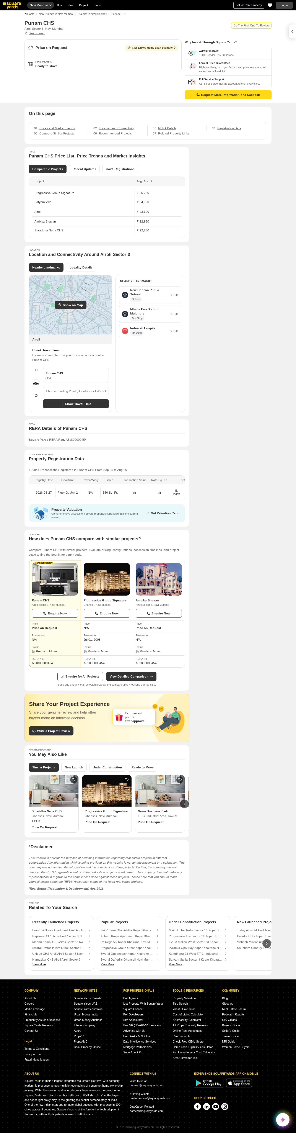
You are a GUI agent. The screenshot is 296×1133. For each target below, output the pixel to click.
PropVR (79, 1036)
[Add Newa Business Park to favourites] (179, 779)
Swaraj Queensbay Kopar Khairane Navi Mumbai (127, 953)
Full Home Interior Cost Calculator (194, 1052)
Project (83, 5)
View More (39, 964)
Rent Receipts (181, 1036)
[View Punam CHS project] (55, 579)
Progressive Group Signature (54, 193)
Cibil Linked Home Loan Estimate (152, 47)
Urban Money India (86, 1014)
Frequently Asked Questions (42, 1020)
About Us (30, 998)
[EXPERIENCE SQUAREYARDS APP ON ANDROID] (209, 1086)
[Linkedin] (206, 1106)
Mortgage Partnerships (137, 1047)
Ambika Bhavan (45, 221)
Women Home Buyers (236, 1047)
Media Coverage (34, 1009)
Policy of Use (32, 1054)
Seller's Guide (230, 1030)
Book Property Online (87, 1047)
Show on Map (73, 305)
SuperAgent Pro (133, 1052)
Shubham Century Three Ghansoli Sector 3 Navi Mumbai (264, 948)
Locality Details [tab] (81, 267)
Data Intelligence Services (139, 1041)
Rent (70, 5)
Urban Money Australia (88, 1020)
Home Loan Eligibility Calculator (193, 1047)
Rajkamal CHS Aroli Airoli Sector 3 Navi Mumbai (59, 936)
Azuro (77, 1030)
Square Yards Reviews (38, 1025)
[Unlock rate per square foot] (159, 492)
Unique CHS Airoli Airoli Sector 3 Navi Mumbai (59, 953)
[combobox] (76, 391)
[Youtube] (215, 1106)
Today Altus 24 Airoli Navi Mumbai (260, 930)
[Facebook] (197, 1106)
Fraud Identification (36, 1059)
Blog (225, 998)
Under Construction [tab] (107, 767)
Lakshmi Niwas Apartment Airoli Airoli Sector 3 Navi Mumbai (59, 930)
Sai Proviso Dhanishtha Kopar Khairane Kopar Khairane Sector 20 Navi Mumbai (127, 930)
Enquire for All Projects (82, 676)
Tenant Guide (230, 1036)
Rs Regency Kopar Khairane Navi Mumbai (127, 942)
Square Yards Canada (87, 998)
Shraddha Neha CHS (48, 230)
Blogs (97, 5)
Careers (29, 1003)
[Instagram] (224, 1106)
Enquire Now (57, 613)
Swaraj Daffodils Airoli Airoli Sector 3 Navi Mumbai (59, 948)
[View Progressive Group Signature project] (107, 579)
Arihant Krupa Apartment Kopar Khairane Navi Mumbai (127, 936)
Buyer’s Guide (231, 1025)
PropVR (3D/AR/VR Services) (142, 1025)
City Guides (229, 1020)
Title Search (180, 1003)
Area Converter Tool (185, 1057)
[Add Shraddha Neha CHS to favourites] (73, 779)
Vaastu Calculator (184, 1009)
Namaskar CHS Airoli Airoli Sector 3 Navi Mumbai (59, 959)
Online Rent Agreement (187, 1030)
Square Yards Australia (88, 1009)
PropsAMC (81, 1041)
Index (176, 494)
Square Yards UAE (86, 1003)
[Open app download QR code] (292, 31)
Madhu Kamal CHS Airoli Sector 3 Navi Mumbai (59, 942)
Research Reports (233, 1014)
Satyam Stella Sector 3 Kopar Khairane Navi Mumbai (196, 959)
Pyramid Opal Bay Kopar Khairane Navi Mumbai (196, 948)
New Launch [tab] (74, 767)
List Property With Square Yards (143, 1003)
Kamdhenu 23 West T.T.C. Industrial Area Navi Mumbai (196, 953)
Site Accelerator (133, 1020)
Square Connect (133, 1009)
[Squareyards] (12, 6)
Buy (59, 5)
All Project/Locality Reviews (190, 1025)
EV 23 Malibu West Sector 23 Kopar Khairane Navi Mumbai (196, 942)
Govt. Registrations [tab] (120, 169)
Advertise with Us (134, 1030)
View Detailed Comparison (129, 676)
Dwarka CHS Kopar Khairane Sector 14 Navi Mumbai (264, 936)
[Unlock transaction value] (134, 492)
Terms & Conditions (36, 1048)
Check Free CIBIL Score (188, 1041)
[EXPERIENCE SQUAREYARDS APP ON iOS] (239, 1086)
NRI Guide (228, 1041)
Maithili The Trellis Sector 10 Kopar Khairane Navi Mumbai (196, 930)
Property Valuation (184, 998)
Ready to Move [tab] (143, 767)
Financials (30, 1014)
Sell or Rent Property (249, 5)
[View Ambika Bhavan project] (159, 579)
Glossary (227, 1003)
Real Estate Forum (234, 1009)
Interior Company (84, 1025)
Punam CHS (40, 600)
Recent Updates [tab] (84, 169)
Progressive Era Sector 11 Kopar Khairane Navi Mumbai (196, 936)
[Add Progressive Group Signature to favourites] (126, 779)
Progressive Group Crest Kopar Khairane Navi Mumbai (127, 948)
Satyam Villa (42, 202)
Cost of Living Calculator (188, 1014)
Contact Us (31, 1030)
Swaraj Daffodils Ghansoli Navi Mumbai (127, 959)
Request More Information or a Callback (230, 95)
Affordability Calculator (187, 1020)
